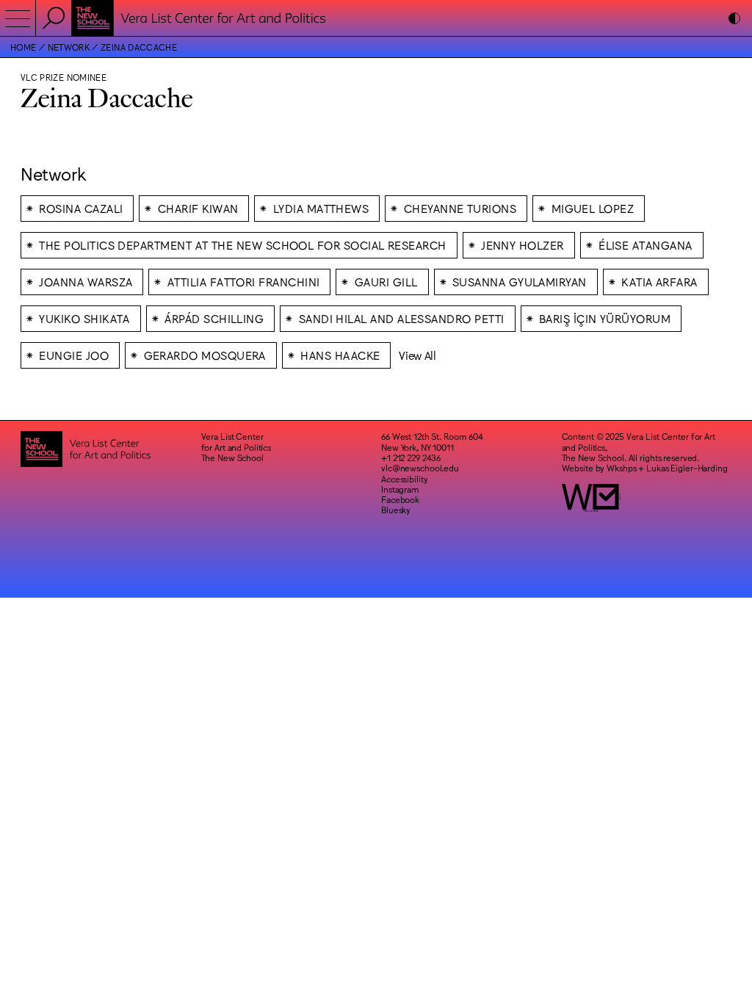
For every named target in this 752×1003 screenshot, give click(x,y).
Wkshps (621, 468)
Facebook (400, 499)
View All (417, 355)
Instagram (400, 489)
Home (23, 47)
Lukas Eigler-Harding (687, 468)
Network (69, 47)
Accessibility (404, 479)
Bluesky (396, 509)
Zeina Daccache (139, 47)
